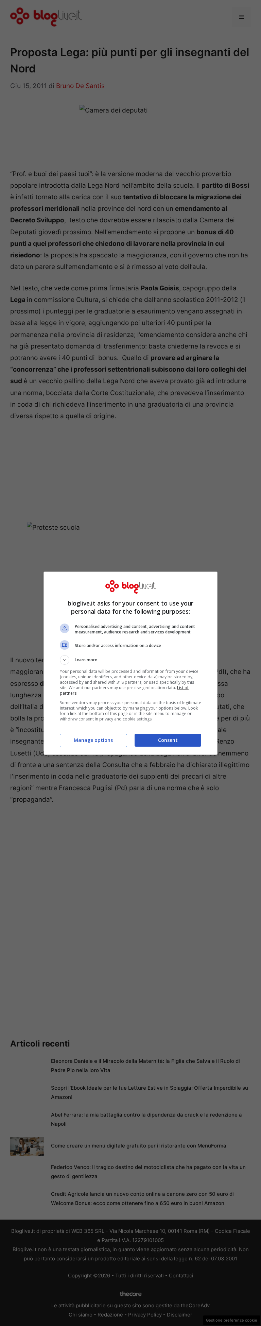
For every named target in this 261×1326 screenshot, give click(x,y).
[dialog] (131, 663)
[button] (130, 660)
